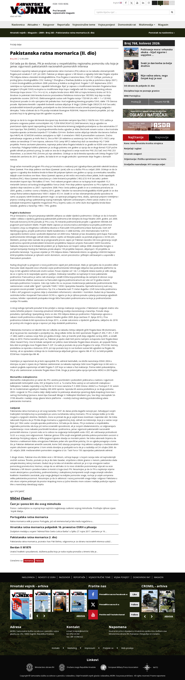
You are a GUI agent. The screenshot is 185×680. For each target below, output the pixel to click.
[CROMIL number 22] (167, 601)
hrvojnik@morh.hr (80, 631)
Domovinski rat (127, 24)
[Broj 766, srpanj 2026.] (42, 601)
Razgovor (48, 24)
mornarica (28, 560)
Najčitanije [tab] (136, 137)
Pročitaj (135, 101)
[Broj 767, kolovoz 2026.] (21, 604)
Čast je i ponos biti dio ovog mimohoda (35, 504)
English (116, 3)
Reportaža (63, 24)
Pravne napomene (157, 676)
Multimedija (146, 24)
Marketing (72, 648)
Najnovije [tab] (162, 137)
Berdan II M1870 (20, 547)
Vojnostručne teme (83, 24)
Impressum (90, 648)
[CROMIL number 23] (149, 601)
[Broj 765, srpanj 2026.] (60, 601)
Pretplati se (108, 648)
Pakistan (39, 560)
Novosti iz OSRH (47, 577)
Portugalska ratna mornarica (29, 517)
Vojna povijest (106, 24)
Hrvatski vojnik (18, 32)
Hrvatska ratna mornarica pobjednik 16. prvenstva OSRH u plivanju (53, 527)
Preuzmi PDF (161, 101)
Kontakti (56, 648)
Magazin (163, 24)
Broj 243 (50, 32)
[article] (149, 52)
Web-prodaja (127, 648)
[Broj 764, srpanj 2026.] (78, 601)
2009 (41, 32)
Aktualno (33, 24)
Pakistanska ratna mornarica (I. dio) (33, 537)
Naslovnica (18, 24)
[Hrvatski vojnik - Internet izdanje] (44, 9)
